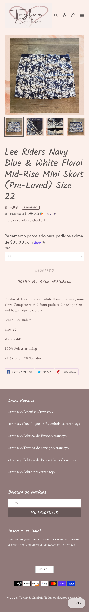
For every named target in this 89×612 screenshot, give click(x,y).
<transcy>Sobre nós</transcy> (31, 472)
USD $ (43, 569)
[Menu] (82, 15)
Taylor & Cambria (31, 598)
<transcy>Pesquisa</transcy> (30, 412)
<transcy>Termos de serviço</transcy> (38, 448)
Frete (8, 220)
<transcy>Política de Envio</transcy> (37, 436)
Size (7, 248)
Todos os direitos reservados (63, 598)
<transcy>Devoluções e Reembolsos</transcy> (44, 424)
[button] (31, 213)
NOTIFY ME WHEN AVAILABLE (45, 282)
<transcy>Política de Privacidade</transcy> (42, 460)
